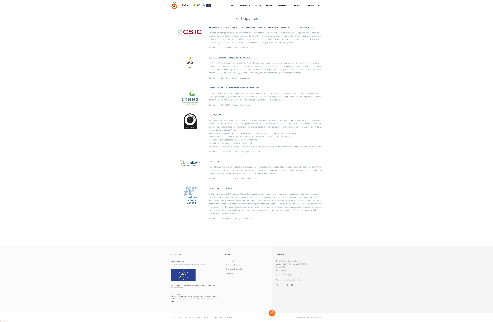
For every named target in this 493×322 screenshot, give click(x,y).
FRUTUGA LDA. (215, 115)
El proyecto (245, 5)
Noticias (269, 5)
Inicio (233, 5)
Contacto (296, 5)
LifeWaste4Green (177, 261)
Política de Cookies (233, 265)
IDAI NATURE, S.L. (216, 161)
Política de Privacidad (234, 269)
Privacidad (4, 321)
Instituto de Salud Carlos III (220, 188)
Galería (258, 5)
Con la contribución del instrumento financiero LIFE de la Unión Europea (193, 286)
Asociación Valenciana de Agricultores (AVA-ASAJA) (230, 57)
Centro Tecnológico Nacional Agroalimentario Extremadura (234, 88)
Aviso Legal (230, 261)
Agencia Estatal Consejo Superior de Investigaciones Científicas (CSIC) (239, 27)
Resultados (310, 5)
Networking (282, 5)
